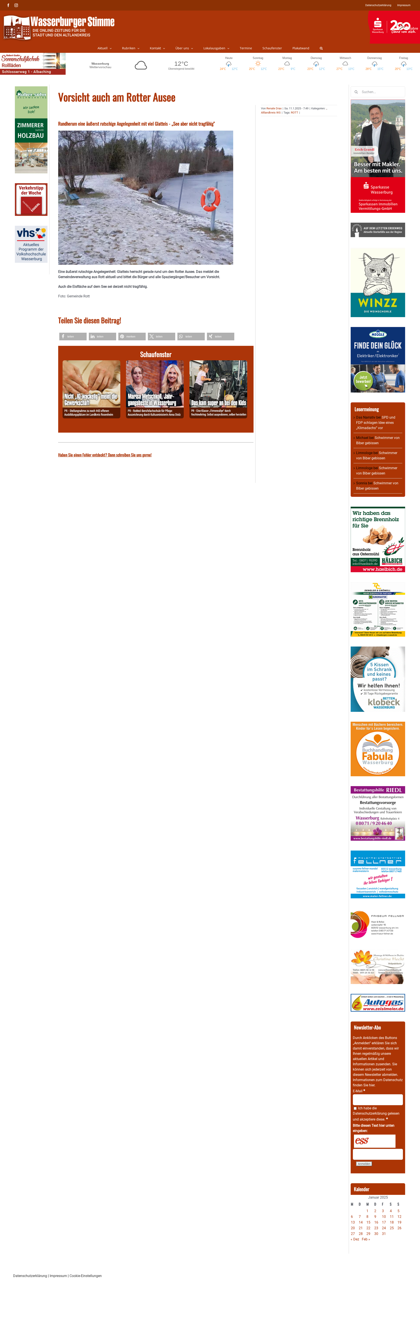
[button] (321, 48)
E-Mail (359, 1091)
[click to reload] (375, 1141)
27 (353, 1234)
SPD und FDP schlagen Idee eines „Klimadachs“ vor (375, 422)
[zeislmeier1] (378, 996)
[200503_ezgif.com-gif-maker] (378, 649)
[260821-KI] (91, 363)
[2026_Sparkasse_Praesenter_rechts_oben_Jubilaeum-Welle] (394, 13)
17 (384, 1222)
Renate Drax (274, 108)
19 (399, 1222)
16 (376, 1222)
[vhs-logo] (31, 228)
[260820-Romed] (155, 363)
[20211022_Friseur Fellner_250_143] (378, 911)
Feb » (366, 1239)
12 (399, 1217)
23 (376, 1228)
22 (368, 1228)
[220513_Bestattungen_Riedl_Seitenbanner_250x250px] (378, 789)
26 (399, 1228)
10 (384, 1217)
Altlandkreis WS (271, 112)
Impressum (58, 1276)
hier (371, 1085)
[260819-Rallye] (218, 363)
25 (392, 1228)
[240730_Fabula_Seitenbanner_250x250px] (378, 724)
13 (353, 1222)
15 (368, 1222)
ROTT (294, 112)
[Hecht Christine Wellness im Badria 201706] (378, 952)
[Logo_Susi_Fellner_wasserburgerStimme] (378, 853)
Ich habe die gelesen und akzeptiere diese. (376, 1113)
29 (368, 1234)
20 (353, 1228)
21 (361, 1228)
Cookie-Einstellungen (86, 1276)
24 (384, 1228)
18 (392, 1222)
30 (376, 1234)
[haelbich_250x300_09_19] (378, 509)
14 (361, 1222)
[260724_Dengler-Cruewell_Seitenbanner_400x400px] (378, 585)
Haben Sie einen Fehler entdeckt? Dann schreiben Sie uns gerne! (105, 455)
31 (384, 1234)
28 (361, 1234)
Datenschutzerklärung (370, 1113)
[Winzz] (378, 249)
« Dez (355, 1239)
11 (392, 1217)
